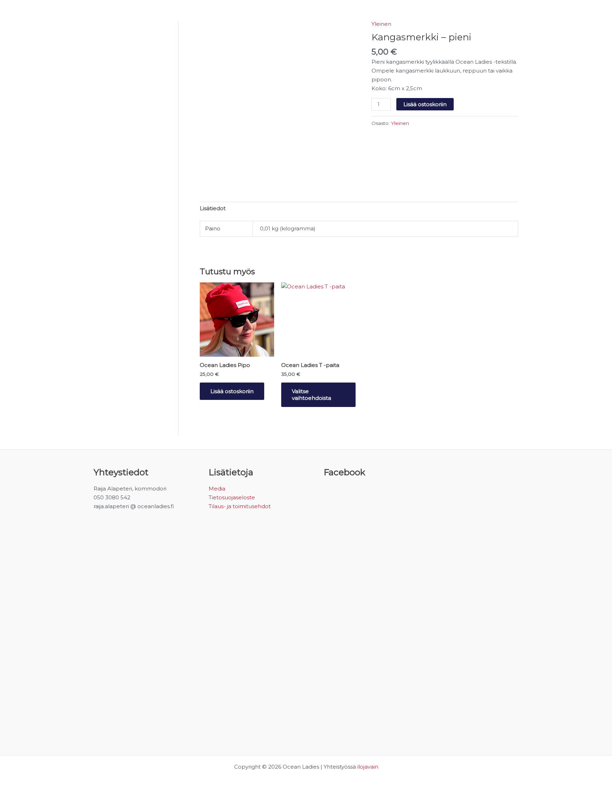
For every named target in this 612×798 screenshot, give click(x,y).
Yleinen (381, 24)
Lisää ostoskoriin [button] (232, 391)
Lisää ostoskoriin (425, 104)
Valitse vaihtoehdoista (311, 395)
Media (217, 488)
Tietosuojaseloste (232, 497)
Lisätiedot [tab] (213, 208)
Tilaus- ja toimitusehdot (240, 506)
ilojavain (367, 766)
